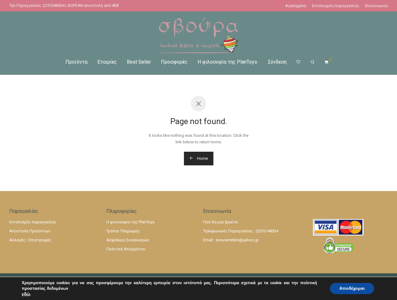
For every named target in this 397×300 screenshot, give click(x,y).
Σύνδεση (277, 62)
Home (202, 158)
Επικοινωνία (376, 6)
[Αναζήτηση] (312, 62)
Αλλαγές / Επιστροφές (30, 240)
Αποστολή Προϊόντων (29, 231)
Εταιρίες (107, 62)
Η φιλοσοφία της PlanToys (227, 62)
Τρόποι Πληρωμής (123, 231)
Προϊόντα (76, 62)
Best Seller (139, 62)
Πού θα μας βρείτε (220, 222)
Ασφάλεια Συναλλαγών (127, 240)
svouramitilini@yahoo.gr (237, 240)
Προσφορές (174, 62)
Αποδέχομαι (352, 288)
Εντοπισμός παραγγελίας (335, 6)
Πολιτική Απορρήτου (125, 249)
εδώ (26, 294)
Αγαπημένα (295, 6)
